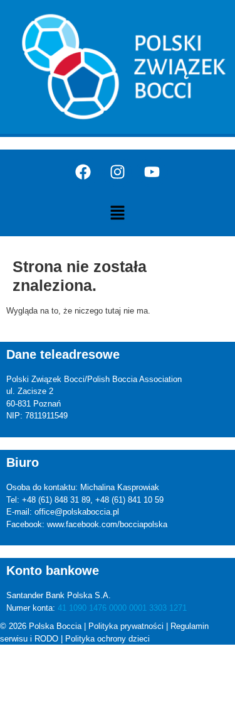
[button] (117, 213)
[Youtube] (152, 171)
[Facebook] (83, 171)
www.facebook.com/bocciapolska (107, 524)
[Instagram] (117, 171)
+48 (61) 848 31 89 (56, 500)
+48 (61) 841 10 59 (129, 500)
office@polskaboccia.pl (76, 511)
